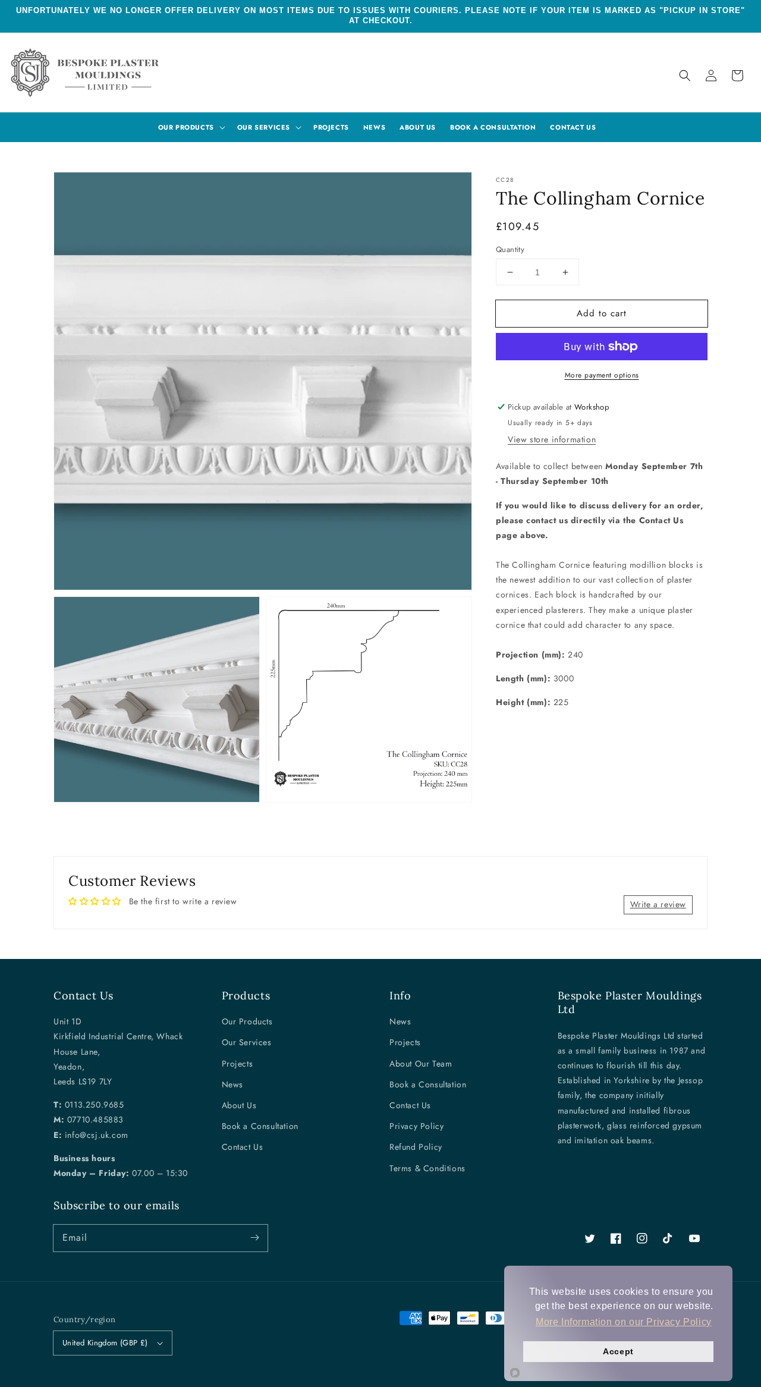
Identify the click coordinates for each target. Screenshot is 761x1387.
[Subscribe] (254, 1238)
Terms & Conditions (427, 1168)
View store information (552, 439)
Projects (237, 1064)
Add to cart (602, 313)
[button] (685, 75)
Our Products (247, 1021)
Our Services (247, 1042)
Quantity (510, 249)
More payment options (602, 375)
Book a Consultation (260, 1126)
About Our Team (420, 1064)
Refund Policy (415, 1147)
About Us (239, 1105)
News (232, 1084)
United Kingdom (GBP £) (105, 1342)
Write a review (658, 904)
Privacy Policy (416, 1126)
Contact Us (242, 1147)
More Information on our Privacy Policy (624, 1322)
